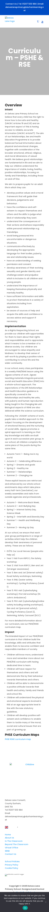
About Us (9, 837)
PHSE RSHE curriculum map (18, 739)
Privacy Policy (11, 864)
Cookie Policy (11, 868)
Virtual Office (11, 847)
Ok (25, 908)
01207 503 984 (29, 3)
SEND (7, 851)
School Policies (12, 861)
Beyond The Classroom (16, 844)
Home (8, 834)
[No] (45, 902)
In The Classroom (13, 841)
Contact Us (11, 3)
